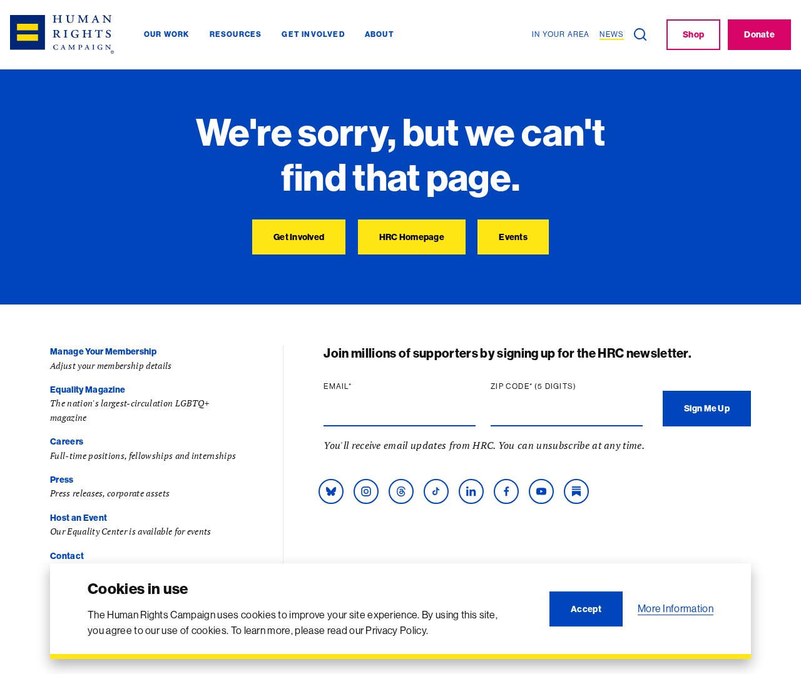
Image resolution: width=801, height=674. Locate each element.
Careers (66, 441)
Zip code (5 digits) (558, 386)
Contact (67, 555)
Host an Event (78, 517)
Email (362, 386)
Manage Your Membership (103, 351)
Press (62, 479)
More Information (675, 608)
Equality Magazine (87, 389)
